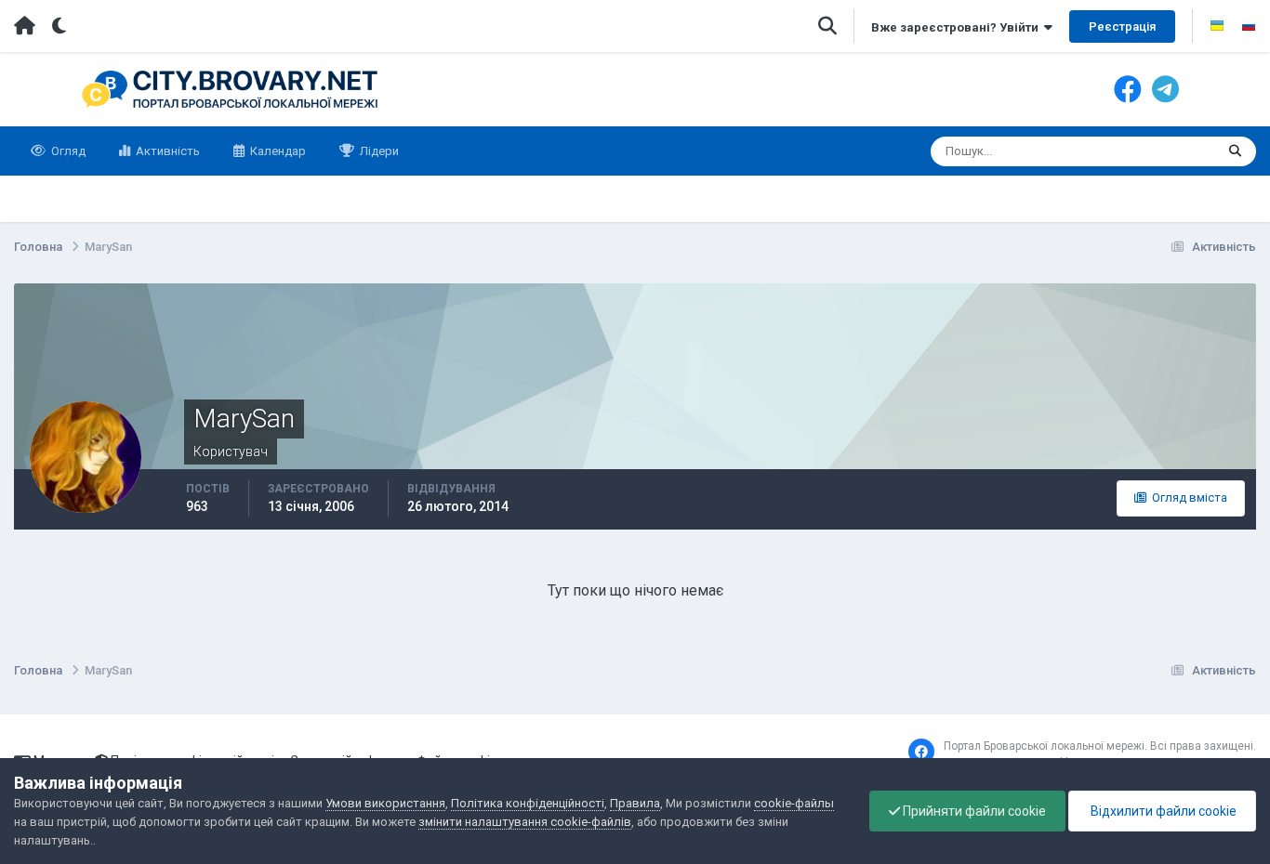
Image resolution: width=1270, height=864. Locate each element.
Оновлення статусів (1135, 151)
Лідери (378, 151)
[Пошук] (1235, 151)
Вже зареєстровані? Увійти (957, 27)
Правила (635, 803)
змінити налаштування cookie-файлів (524, 822)
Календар (276, 151)
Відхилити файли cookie (1162, 811)
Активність (166, 151)
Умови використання (385, 803)
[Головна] (24, 26)
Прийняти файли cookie (973, 811)
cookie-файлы (794, 803)
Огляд (67, 151)
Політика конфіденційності (527, 803)
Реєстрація (1122, 26)
